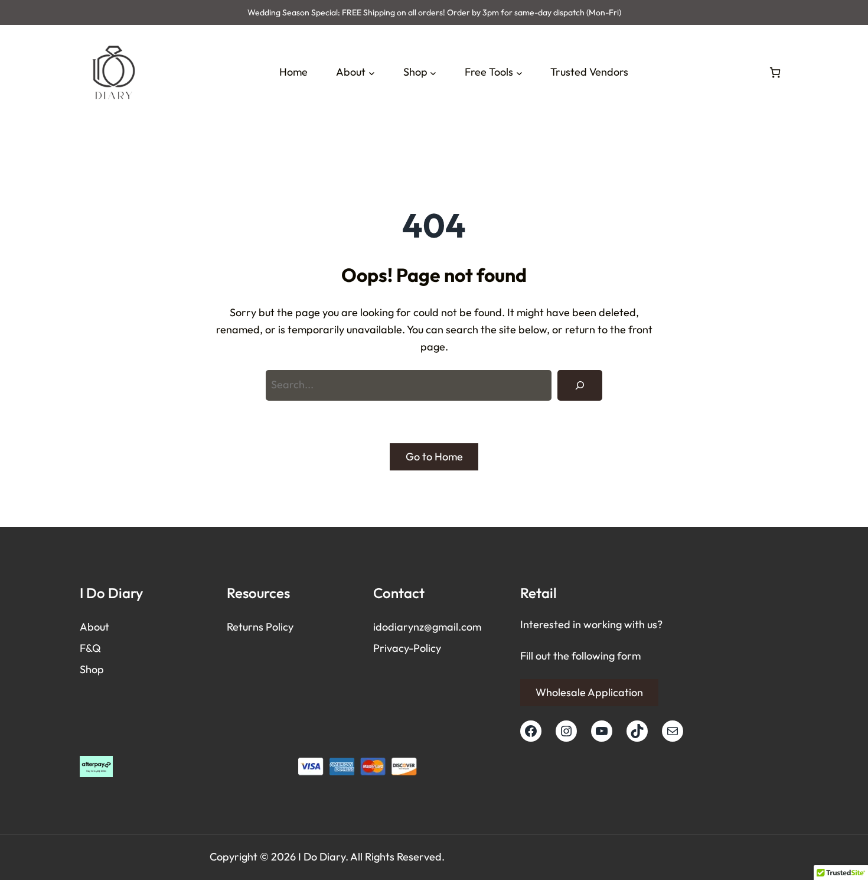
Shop (92, 669)
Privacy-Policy (407, 648)
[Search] (579, 385)
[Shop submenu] (433, 72)
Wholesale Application (589, 692)
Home (293, 72)
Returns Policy (260, 627)
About (94, 627)
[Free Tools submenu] (519, 72)
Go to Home (434, 456)
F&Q (90, 648)
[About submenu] (371, 72)
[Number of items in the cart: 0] (775, 72)
